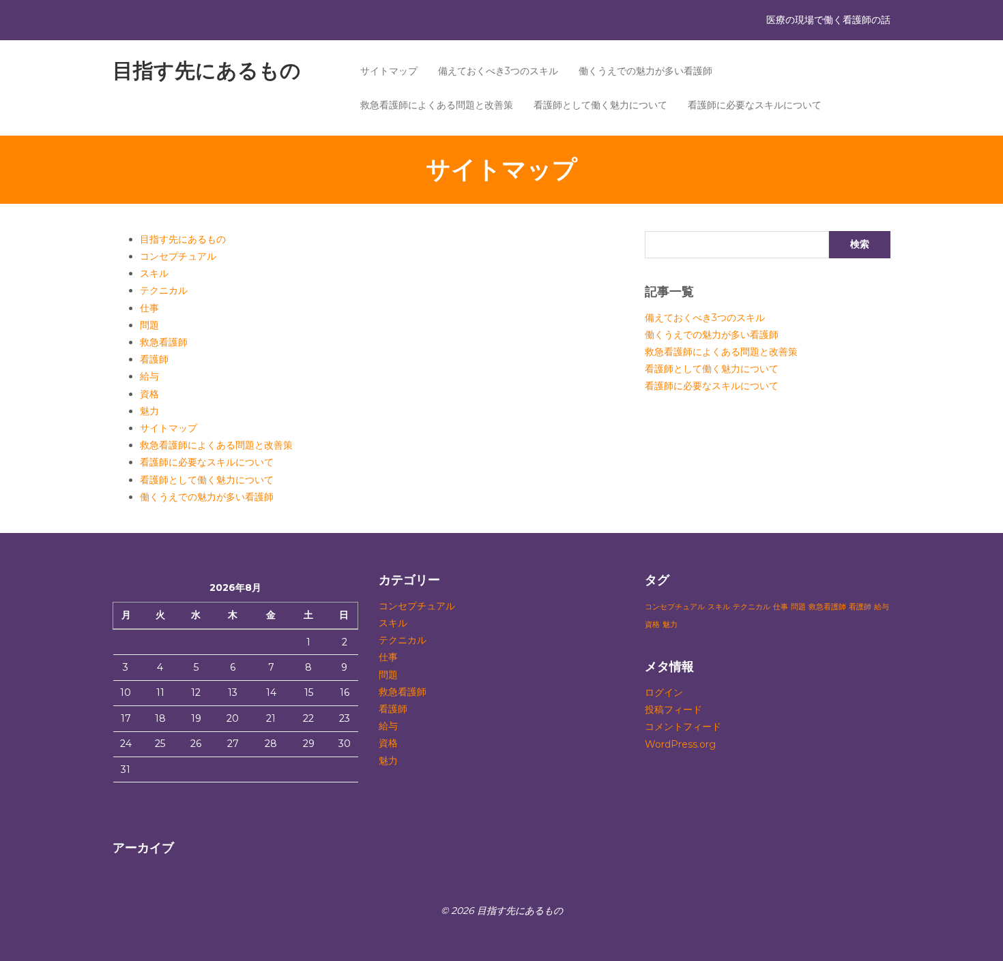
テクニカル (164, 290)
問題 (149, 325)
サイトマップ (389, 71)
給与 (149, 376)
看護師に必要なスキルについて (755, 105)
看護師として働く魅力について (600, 105)
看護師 (154, 359)
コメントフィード (683, 726)
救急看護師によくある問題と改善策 (436, 105)
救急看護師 (164, 342)
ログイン (664, 692)
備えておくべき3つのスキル (498, 71)
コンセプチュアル (178, 256)
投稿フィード (673, 709)
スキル (154, 273)
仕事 (149, 308)
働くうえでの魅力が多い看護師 (645, 71)
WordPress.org (680, 744)
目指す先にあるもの (207, 70)
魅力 (149, 411)
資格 (149, 394)
